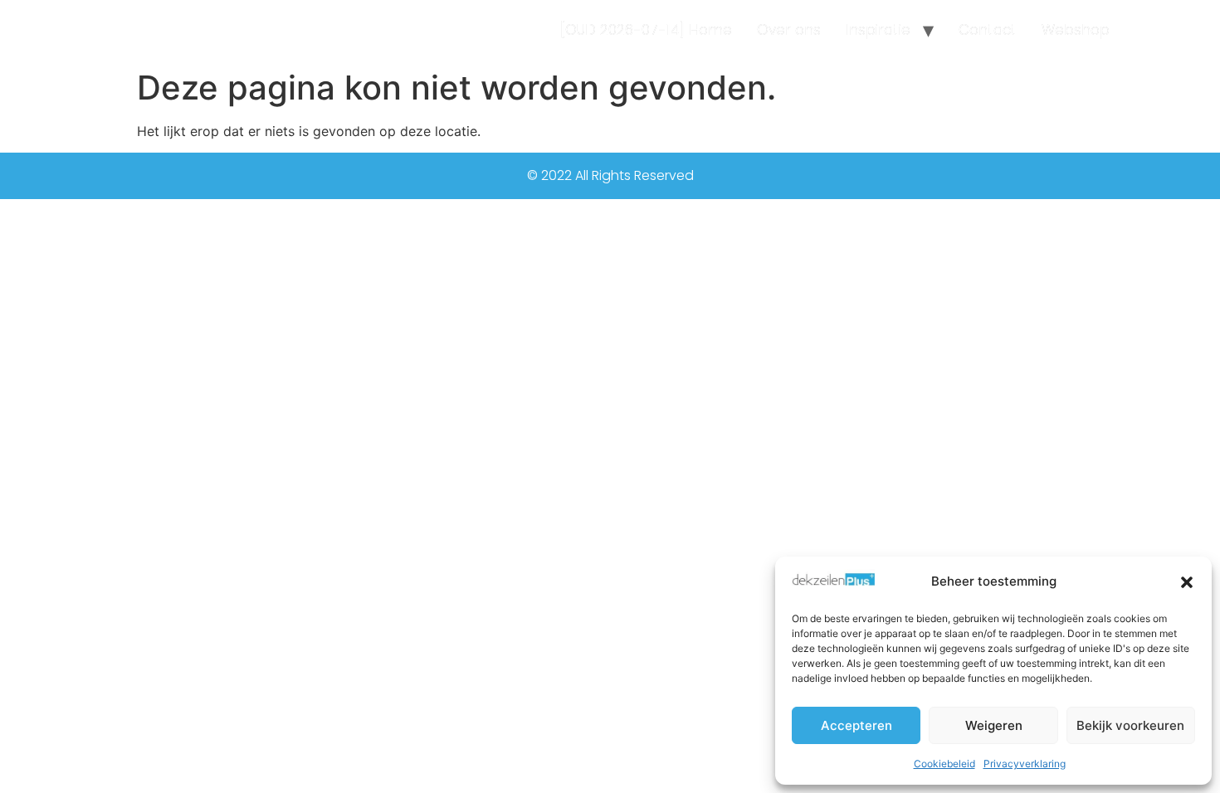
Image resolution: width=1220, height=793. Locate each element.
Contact (988, 30)
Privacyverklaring (1024, 763)
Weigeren (993, 725)
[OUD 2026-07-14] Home (646, 30)
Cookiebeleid (944, 763)
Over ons (789, 30)
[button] (1187, 582)
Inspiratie (878, 30)
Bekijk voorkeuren (1130, 725)
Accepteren (856, 725)
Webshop (1076, 30)
